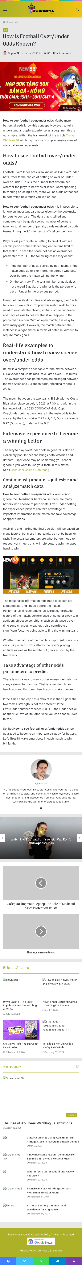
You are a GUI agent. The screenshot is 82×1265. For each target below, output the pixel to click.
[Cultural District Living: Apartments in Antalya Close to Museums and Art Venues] (13, 1143)
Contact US (44, 1250)
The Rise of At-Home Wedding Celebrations (37, 1123)
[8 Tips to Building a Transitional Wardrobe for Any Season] (13, 1211)
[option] (41, 838)
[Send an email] (18, 53)
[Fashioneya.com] (41, 9)
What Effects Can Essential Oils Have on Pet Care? (51, 1174)
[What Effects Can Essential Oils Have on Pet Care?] (13, 1177)
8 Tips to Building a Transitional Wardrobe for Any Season (46, 1208)
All (16, 22)
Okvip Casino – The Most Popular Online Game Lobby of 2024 (20, 1005)
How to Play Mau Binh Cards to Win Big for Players (60, 1004)
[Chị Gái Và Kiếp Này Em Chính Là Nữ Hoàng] (21, 1030)
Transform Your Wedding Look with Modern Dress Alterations (49, 1191)
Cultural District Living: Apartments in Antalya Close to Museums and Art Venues (53, 1140)
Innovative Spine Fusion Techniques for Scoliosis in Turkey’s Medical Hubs (51, 1157)
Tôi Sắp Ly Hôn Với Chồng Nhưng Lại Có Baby (58, 1046)
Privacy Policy (28, 1250)
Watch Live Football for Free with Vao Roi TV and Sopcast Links (41, 841)
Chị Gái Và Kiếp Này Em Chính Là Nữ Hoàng (20, 1046)
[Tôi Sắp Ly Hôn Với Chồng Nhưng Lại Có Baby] (61, 1030)
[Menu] (5, 10)
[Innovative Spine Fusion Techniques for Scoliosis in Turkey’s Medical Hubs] (13, 1160)
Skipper (12, 53)
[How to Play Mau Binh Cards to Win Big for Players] (61, 988)
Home (9, 22)
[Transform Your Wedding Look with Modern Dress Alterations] (13, 1194)
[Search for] (77, 10)
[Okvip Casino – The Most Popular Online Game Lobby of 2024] (21, 988)
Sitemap (58, 1250)
